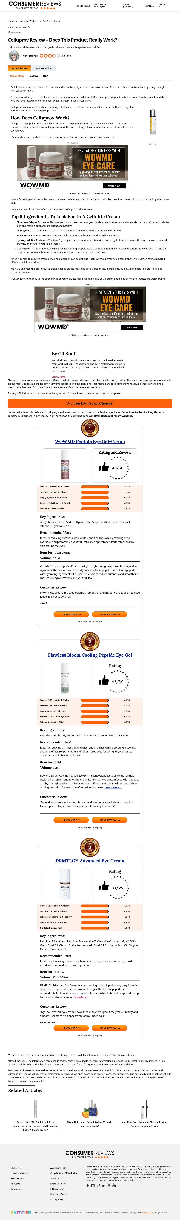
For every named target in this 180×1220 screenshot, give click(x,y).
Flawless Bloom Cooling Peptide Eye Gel (90, 655)
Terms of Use (56, 1178)
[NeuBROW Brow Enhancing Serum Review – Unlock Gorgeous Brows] (144, 1118)
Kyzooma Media (147, 1213)
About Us (15, 1183)
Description (17, 76)
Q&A (46, 76)
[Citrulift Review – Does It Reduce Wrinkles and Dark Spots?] (90, 1118)
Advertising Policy (58, 1167)
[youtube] (114, 1185)
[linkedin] (104, 1185)
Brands (149, 6)
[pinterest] (98, 1185)
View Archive (59, 376)
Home (11, 21)
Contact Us (163, 6)
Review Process (128, 6)
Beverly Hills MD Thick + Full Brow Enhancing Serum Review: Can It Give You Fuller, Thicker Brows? (35, 1125)
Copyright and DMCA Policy (63, 1173)
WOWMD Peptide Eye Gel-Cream (90, 441)
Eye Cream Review (51, 21)
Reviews (33, 76)
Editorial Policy (57, 1189)
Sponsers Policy (57, 1183)
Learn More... (113, 787)
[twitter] (109, 1185)
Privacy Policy (56, 1199)
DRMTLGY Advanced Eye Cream (90, 860)
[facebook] (88, 1185)
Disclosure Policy (58, 1194)
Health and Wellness (101, 6)
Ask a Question (44, 68)
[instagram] (93, 1185)
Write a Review (19, 68)
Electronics (83, 6)
